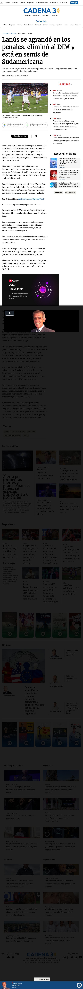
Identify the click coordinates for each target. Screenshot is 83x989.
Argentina (35, 15)
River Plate (38, 25)
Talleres (5, 25)
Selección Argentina (55, 25)
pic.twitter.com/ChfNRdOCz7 (31, 199)
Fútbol (66, 25)
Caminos (15, 3)
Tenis (71, 25)
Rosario (54, 15)
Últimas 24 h (54, 3)
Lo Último (27, 15)
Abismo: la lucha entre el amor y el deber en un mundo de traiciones (65, 110)
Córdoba (45, 15)
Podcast (58, 192)
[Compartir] (36, 136)
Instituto (19, 25)
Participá (74, 3)
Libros (58, 104)
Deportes (7, 3)
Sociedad (59, 90)
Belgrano (12, 25)
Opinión (22, 3)
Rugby (45, 25)
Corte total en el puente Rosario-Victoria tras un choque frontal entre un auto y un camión (66, 96)
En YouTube (63, 3)
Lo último (65, 83)
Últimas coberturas (42, 3)
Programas (30, 3)
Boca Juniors (28, 25)
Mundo (59, 118)
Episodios (62, 168)
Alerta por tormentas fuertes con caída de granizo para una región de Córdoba (66, 141)
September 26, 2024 (32, 204)
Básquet (77, 25)
